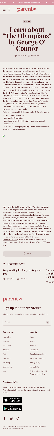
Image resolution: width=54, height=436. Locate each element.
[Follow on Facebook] (4, 418)
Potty (5, 354)
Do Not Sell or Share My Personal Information (39, 372)
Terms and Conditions (38, 358)
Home (32, 337)
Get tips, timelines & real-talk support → (29, 2)
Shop (4, 371)
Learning (27, 21)
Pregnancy (6, 358)
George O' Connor (19, 95)
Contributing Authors (37, 354)
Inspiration (6, 337)
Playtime (6, 350)
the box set (42, 231)
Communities (8, 367)
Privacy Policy (35, 363)
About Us (33, 345)
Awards (32, 341)
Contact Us (34, 350)
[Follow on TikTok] (18, 418)
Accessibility (34, 367)
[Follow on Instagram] (11, 418)
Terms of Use (18, 428)
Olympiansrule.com (10, 239)
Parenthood (7, 345)
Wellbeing (6, 363)
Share (29, 253)
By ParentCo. (35, 55)
